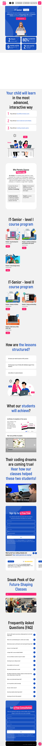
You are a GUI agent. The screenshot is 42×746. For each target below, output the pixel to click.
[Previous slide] (7, 605)
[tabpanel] (21, 607)
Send (21, 537)
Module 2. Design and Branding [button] (29, 304)
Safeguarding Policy (30, 744)
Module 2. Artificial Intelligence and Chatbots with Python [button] (29, 242)
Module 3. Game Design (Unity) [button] (13, 265)
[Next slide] (35, 605)
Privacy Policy (29, 540)
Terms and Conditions (25, 744)
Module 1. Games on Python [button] (12, 304)
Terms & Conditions (21, 540)
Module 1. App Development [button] (12, 241)
